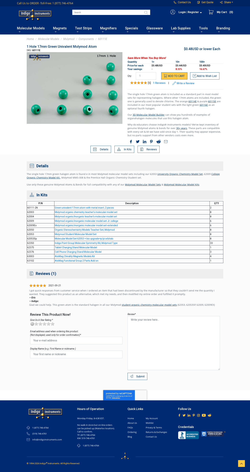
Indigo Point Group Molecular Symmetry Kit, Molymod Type (86, 243)
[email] (165, 142)
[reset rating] (32, 324)
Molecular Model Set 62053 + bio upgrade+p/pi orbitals (84, 238)
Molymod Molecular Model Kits (181, 184)
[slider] (44, 324)
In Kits (127, 149)
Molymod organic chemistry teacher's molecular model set (86, 212)
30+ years (181, 128)
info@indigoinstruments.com (47, 439)
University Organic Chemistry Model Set (180, 174)
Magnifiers (108, 28)
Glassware (154, 28)
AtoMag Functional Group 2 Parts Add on (76, 260)
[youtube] (204, 415)
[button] (226, 2)
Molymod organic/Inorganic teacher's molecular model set (86, 216)
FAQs (130, 427)
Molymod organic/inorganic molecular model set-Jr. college (86, 221)
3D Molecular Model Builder (149, 114)
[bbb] (188, 435)
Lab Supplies (181, 28)
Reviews (151, 149)
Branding (223, 28)
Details (103, 149)
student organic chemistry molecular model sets (149, 304)
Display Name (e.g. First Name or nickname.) (53, 348)
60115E (212, 101)
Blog (130, 436)
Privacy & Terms (154, 427)
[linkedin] (143, 142)
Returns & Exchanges (156, 432)
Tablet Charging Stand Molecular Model (76, 247)
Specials (131, 28)
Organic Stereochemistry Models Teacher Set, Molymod (85, 229)
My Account (152, 418)
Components (86, 39)
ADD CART (176, 76)
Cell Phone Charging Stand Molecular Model (78, 252)
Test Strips (83, 28)
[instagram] (198, 415)
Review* (132, 314)
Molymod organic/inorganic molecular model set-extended (86, 225)
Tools (203, 28)
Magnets (60, 28)
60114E (192, 101)
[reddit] (158, 142)
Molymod (68, 39)
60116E (204, 104)
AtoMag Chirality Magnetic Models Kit (75, 256)
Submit (140, 376)
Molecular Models (31, 28)
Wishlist (150, 422)
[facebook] (130, 142)
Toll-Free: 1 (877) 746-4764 (45, 3)
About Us (132, 422)
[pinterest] (150, 142)
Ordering (132, 432)
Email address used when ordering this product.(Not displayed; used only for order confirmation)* (55, 333)
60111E (102, 39)
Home (30, 39)
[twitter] (136, 142)
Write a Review (185, 83)
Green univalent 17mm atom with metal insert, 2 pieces (84, 207)
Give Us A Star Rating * (41, 320)
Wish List (207, 76)
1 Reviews (159, 83)
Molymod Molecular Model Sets (143, 184)
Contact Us (151, 436)
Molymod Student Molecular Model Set (75, 234)
